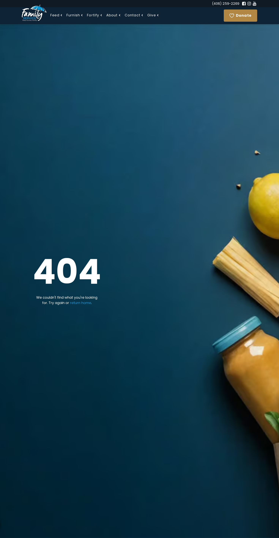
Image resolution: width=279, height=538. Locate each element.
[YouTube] (254, 3)
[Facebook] (244, 3)
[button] (56, 15)
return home (80, 303)
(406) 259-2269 (225, 4)
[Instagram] (249, 3)
